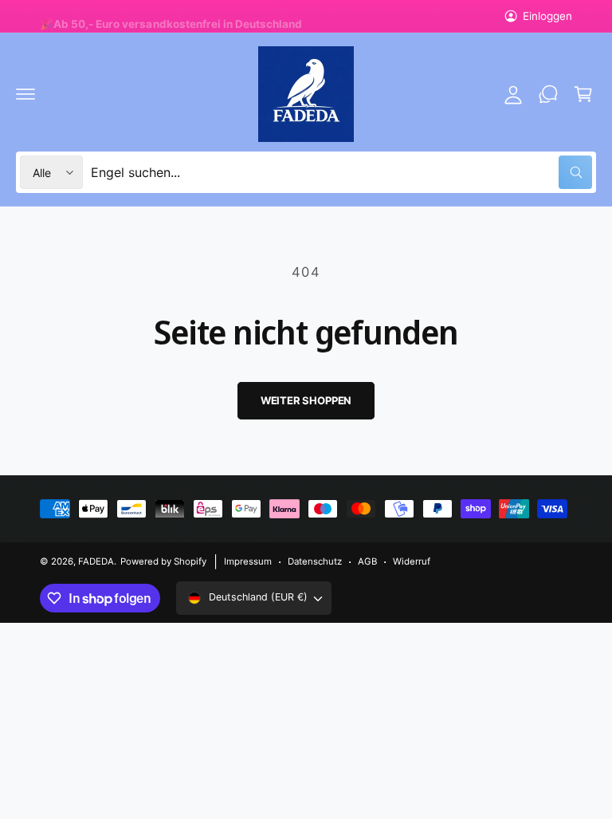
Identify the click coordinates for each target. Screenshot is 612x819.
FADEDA (96, 561)
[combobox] (341, 172)
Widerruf (411, 561)
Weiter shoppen (306, 400)
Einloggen (547, 16)
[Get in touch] (548, 94)
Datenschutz (315, 561)
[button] (25, 94)
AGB (367, 561)
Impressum (248, 561)
